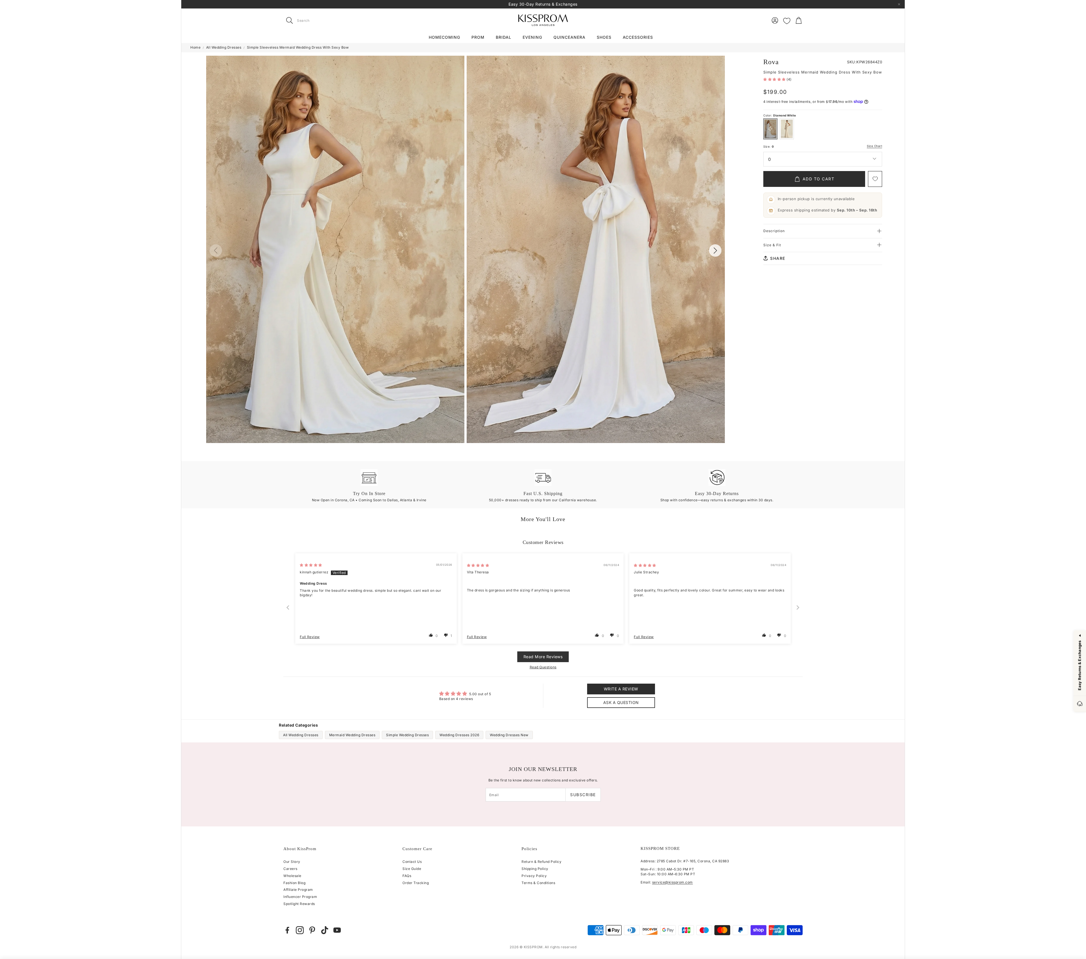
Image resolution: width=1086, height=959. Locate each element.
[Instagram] (300, 930)
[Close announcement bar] (899, 4)
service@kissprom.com (672, 882)
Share (777, 258)
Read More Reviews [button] (543, 656)
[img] (311, 565)
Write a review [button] (621, 688)
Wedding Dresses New (509, 735)
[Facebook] (287, 930)
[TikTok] (325, 930)
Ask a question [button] (621, 702)
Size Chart (874, 146)
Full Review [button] (310, 637)
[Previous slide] (288, 607)
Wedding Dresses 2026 (459, 735)
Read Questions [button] (543, 667)
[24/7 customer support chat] (1080, 704)
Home (195, 47)
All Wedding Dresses (224, 47)
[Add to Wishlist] (875, 179)
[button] (319, 20)
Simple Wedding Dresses (407, 735)
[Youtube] (337, 930)
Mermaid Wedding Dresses (352, 735)
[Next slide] (798, 607)
